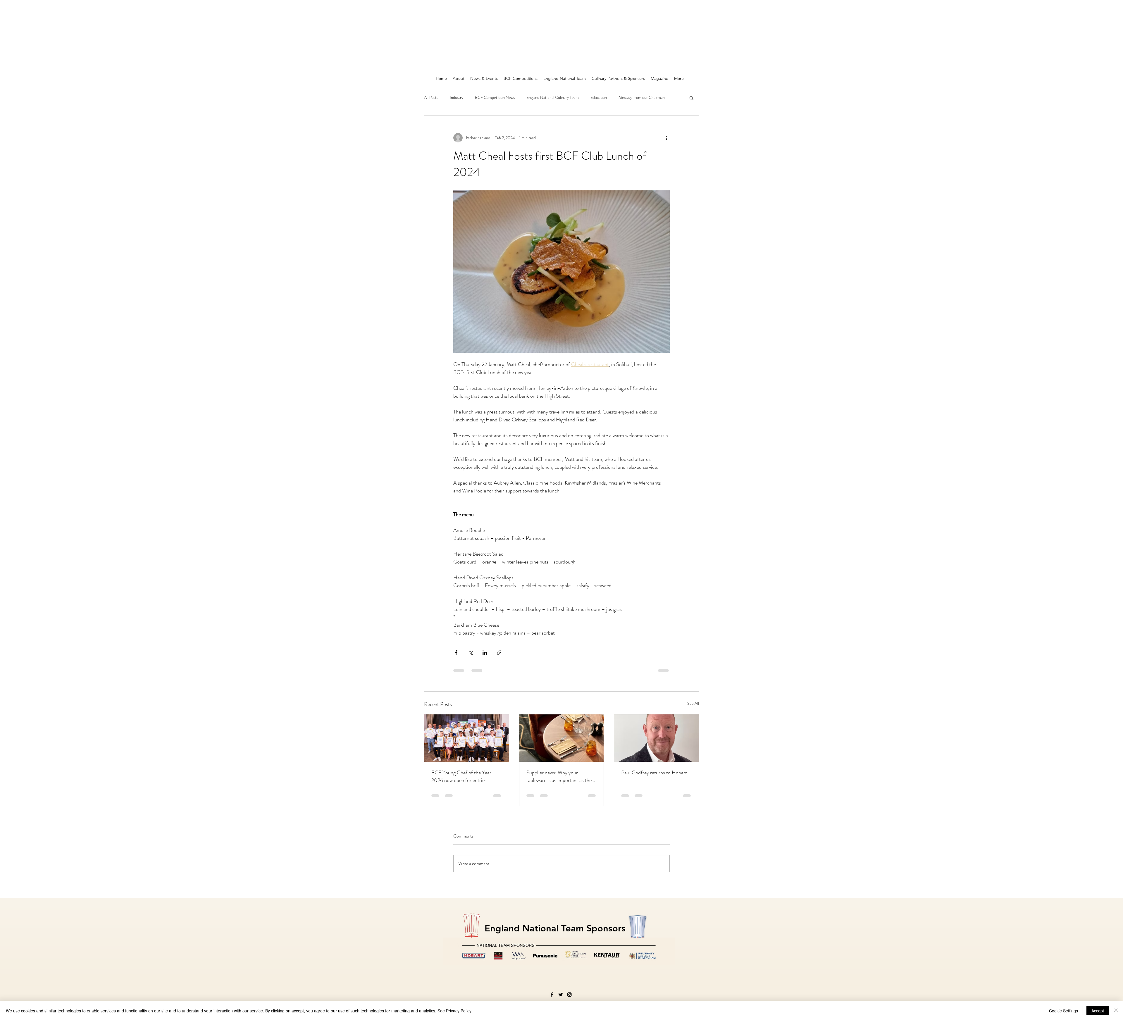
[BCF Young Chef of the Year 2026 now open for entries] (466, 738)
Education (598, 97)
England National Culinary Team (552, 97)
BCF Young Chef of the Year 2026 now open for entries (461, 776)
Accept (1097, 1011)
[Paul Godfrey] (656, 738)
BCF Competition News (495, 97)
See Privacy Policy (454, 1011)
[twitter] (561, 994)
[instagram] (569, 994)
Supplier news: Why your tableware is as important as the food (559, 776)
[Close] (1115, 1010)
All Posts (431, 97)
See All (693, 703)
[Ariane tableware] (561, 738)
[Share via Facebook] (456, 652)
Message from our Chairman (642, 97)
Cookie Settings (1063, 1011)
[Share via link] (499, 652)
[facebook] (552, 994)
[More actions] (666, 137)
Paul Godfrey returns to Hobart (654, 772)
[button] (691, 97)
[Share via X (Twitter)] (470, 652)
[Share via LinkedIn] (485, 652)
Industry (456, 97)
